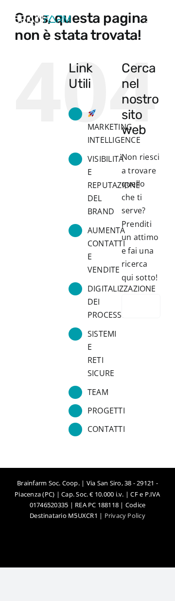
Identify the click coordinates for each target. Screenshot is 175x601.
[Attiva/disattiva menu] (153, 21)
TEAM (98, 392)
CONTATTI (106, 429)
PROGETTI (106, 410)
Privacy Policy (125, 515)
